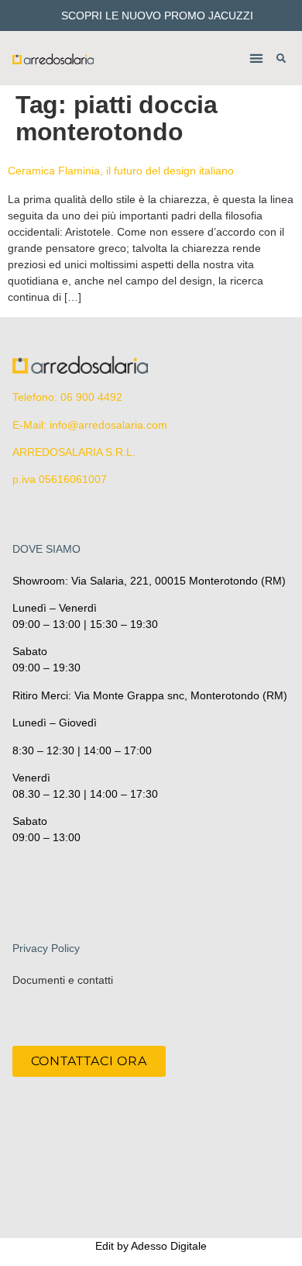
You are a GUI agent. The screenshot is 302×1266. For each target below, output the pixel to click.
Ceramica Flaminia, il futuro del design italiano (121, 170)
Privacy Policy (46, 948)
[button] (255, 58)
